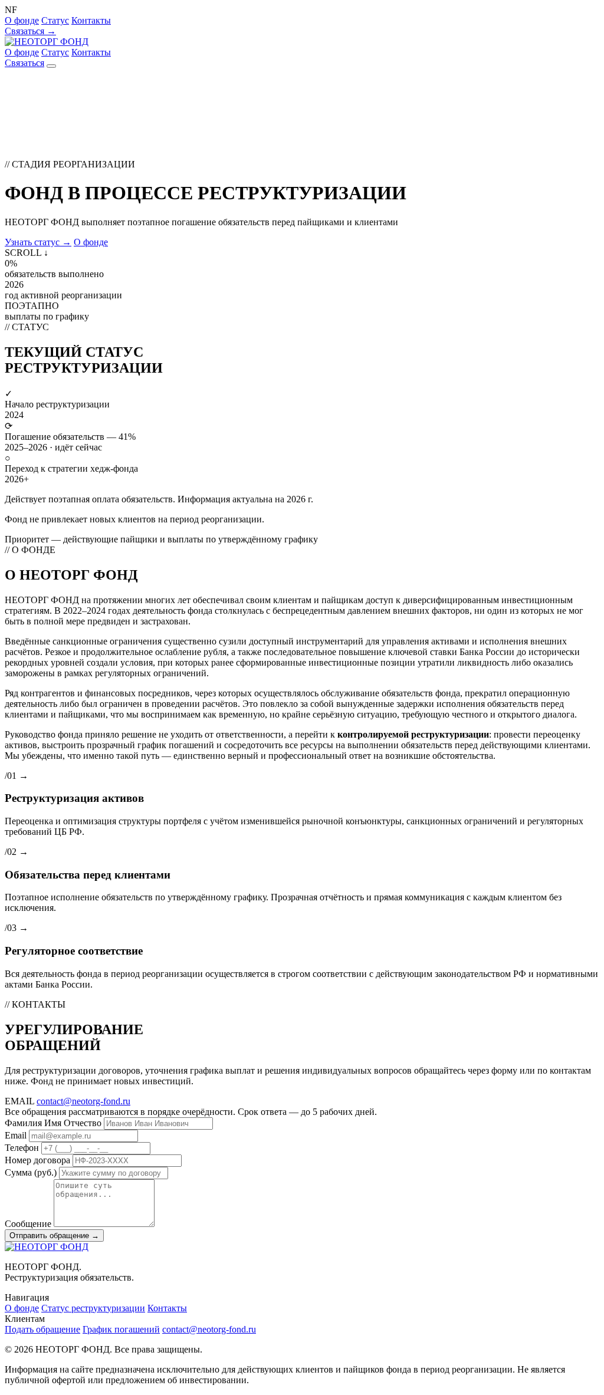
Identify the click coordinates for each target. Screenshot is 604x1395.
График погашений (121, 1329)
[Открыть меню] (51, 66)
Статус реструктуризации (93, 1308)
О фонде (22, 20)
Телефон (22, 1148)
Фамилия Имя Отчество (53, 1123)
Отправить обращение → (54, 1235)
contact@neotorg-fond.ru (83, 1101)
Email (16, 1135)
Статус (55, 20)
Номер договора (37, 1160)
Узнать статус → (38, 242)
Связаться (24, 63)
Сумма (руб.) (31, 1172)
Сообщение (28, 1224)
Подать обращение (42, 1329)
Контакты (91, 20)
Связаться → (30, 31)
